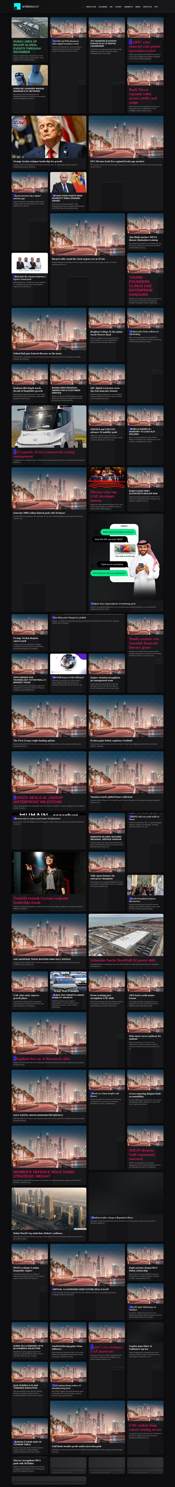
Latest (118, 7)
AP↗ (156, 7)
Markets (128, 7)
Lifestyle (147, 7)
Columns (103, 7)
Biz (111, 7)
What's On (91, 7)
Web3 (137, 7)
